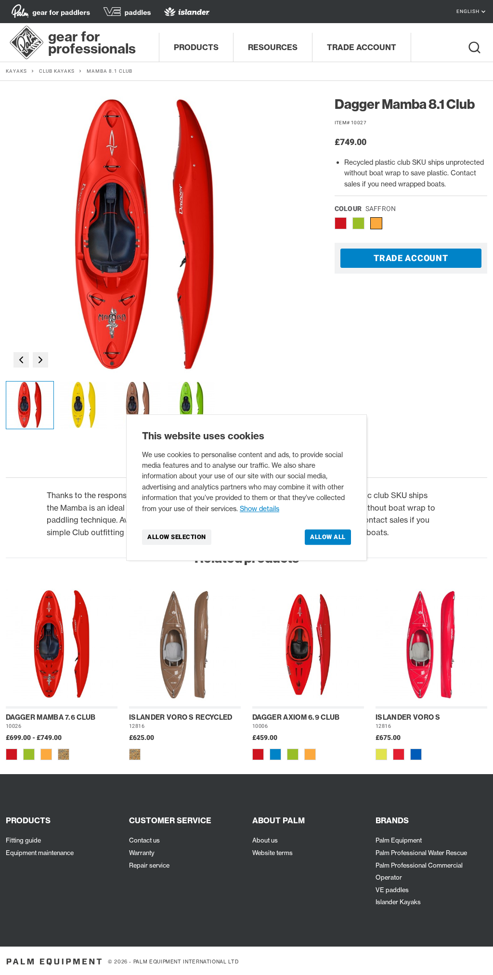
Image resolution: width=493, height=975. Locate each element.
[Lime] (29, 754)
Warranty (142, 852)
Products (196, 47)
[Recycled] (63, 754)
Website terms (272, 852)
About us (265, 840)
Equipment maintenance (40, 852)
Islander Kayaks (398, 902)
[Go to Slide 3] (138, 405)
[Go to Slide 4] (192, 405)
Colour (365, 208)
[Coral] (398, 754)
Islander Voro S (408, 717)
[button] (145, 235)
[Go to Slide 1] (30, 405)
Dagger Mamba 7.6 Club (51, 717)
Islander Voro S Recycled (181, 717)
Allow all (328, 536)
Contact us (144, 840)
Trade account (361, 47)
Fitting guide (23, 840)
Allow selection (176, 536)
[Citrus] (381, 754)
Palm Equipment (399, 840)
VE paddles (392, 890)
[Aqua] (275, 754)
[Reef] (416, 754)
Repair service (149, 865)
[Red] (11, 754)
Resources (273, 47)
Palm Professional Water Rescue (421, 852)
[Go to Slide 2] (84, 405)
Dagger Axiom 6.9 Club (296, 717)
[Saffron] (46, 754)
